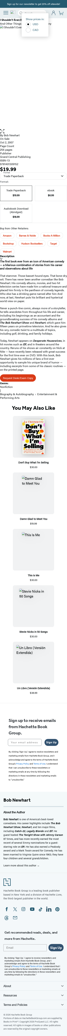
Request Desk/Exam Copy (18, 378)
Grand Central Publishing (15, 157)
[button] (33, 131)
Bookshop (8, 243)
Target (53, 243)
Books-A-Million (51, 235)
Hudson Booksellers (32, 243)
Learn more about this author (20, 865)
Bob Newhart (12, 135)
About (7, 986)
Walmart (7, 251)
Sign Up (51, 742)
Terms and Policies (15, 1004)
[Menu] (5, 12)
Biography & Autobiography (17, 394)
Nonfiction (6, 387)
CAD (35, 30)
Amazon (7, 235)
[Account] (54, 13)
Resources (10, 995)
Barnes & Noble (27, 235)
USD (35, 24)
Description (7, 256)
